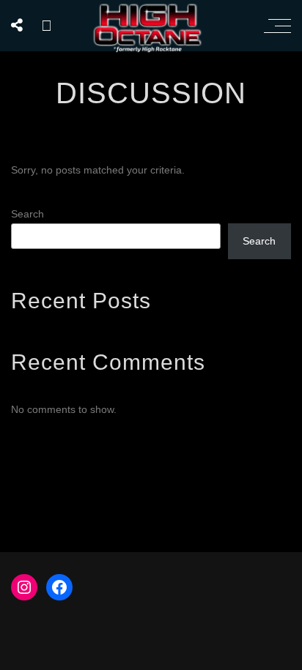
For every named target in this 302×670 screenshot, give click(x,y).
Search (27, 214)
